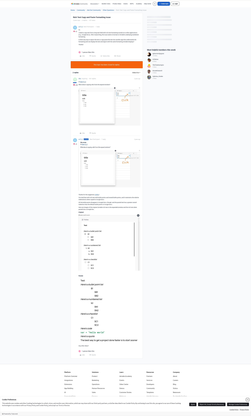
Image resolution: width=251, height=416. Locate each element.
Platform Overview (70, 376)
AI (65, 392)
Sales (94, 392)
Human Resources (98, 388)
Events (126, 4)
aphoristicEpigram (158, 53)
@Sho (97, 195)
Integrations (68, 380)
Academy (139, 4)
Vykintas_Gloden (158, 76)
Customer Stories (125, 392)
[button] (163, 4)
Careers (175, 380)
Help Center (147, 4)
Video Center (123, 384)
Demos (121, 388)
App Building (68, 388)
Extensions (68, 384)
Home (73, 10)
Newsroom (176, 392)
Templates (150, 392)
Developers (150, 384)
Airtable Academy (125, 376)
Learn (121, 372)
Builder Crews (106, 4)
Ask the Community (94, 10)
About (175, 376)
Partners (149, 376)
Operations (96, 384)
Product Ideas (117, 4)
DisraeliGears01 (157, 71)
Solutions (95, 372)
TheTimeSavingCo (158, 65)
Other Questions (108, 10)
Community (81, 10)
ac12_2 (81, 27)
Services (149, 380)
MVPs (132, 4)
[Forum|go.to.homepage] (79, 4)
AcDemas (155, 59)
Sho (80, 79)
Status (175, 388)
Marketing (95, 380)
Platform (67, 372)
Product (94, 376)
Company (176, 372)
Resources (150, 372)
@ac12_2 (83, 82)
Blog (174, 384)
